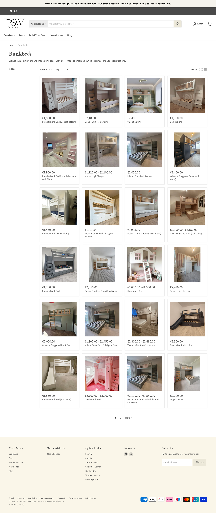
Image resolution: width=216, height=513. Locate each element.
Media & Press (53, 453)
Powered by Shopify (16, 504)
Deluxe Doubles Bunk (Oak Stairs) (101, 291)
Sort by (43, 69)
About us (89, 458)
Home (12, 45)
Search (88, 453)
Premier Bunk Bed (51, 291)
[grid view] (201, 69)
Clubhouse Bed (134, 291)
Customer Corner (93, 466)
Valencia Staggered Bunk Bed (56, 345)
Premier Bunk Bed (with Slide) (56, 399)
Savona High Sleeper (180, 291)
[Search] (177, 23)
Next (127, 417)
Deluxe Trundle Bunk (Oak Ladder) (144, 233)
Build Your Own (37, 35)
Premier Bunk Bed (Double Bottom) (59, 121)
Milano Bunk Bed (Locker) (140, 176)
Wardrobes (57, 35)
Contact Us (90, 471)
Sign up (200, 462)
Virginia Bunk (176, 399)
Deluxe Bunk (176, 121)
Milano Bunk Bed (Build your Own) (101, 345)
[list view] (205, 69)
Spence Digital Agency (55, 501)
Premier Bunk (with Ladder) (55, 233)
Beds (22, 35)
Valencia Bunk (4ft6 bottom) (141, 345)
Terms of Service (92, 475)
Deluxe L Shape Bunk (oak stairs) (186, 233)
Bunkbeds (9, 35)
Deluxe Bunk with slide (181, 345)
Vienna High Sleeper (94, 176)
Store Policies (91, 462)
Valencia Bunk (134, 121)
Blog (69, 35)
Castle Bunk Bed (93, 399)
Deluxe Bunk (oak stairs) (96, 121)
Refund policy (91, 479)
